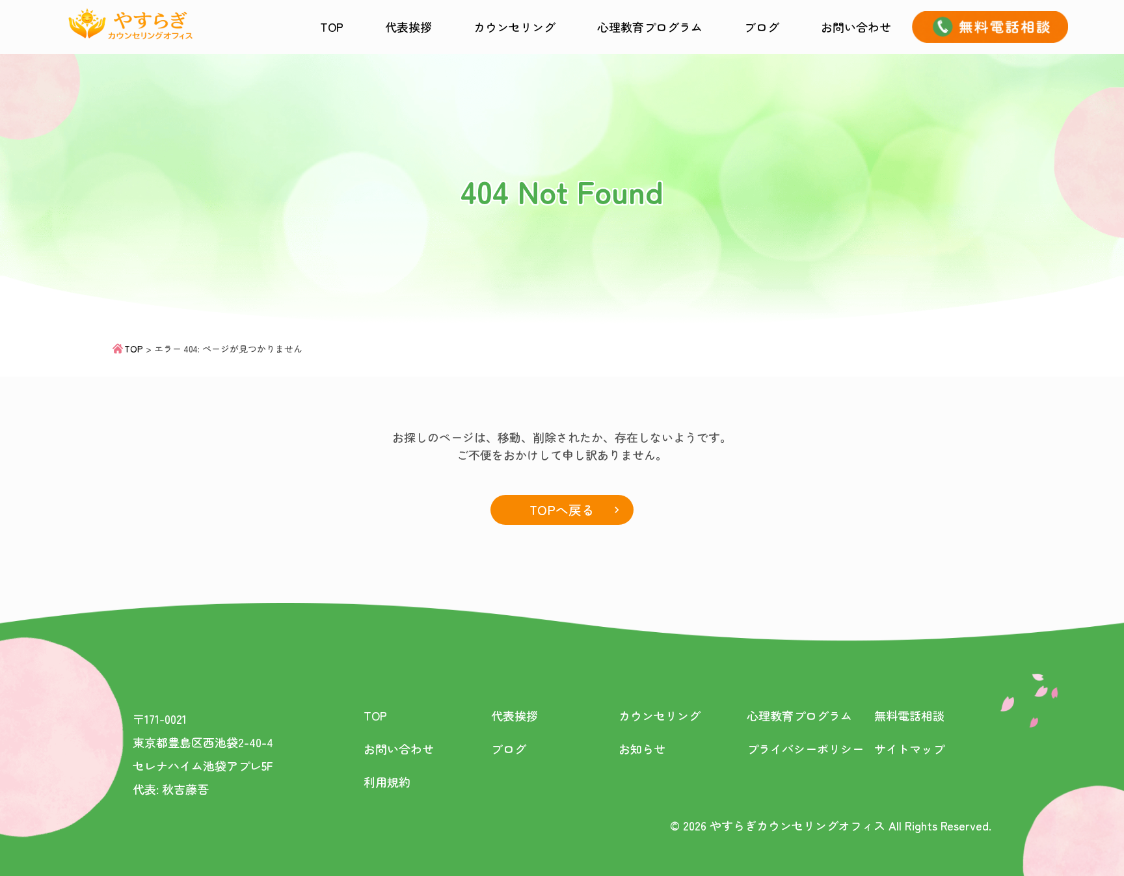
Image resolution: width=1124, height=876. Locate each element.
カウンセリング (514, 26)
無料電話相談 (909, 715)
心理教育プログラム (649, 26)
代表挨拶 (408, 26)
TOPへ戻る (562, 509)
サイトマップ (909, 748)
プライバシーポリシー (805, 748)
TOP (331, 26)
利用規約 (387, 781)
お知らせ (642, 748)
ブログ (761, 26)
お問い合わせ (856, 26)
